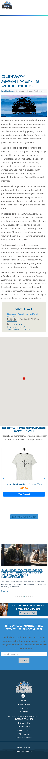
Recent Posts (24, 704)
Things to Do (24, 723)
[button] (44, 478)
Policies (24, 708)
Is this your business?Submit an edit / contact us (18, 328)
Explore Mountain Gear (24, 516)
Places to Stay (24, 730)
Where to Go (24, 726)
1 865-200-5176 (16, 324)
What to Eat (24, 734)
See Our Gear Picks (28, 613)
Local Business (7, 91)
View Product (24, 494)
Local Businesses (24, 737)
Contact (24, 712)
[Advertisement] (24, 49)
